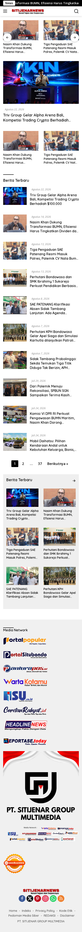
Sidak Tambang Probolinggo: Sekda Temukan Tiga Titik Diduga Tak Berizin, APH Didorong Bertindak (53, 365)
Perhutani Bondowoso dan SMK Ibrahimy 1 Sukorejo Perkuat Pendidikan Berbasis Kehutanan (53, 283)
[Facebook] (22, 899)
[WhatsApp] (53, 899)
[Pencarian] (76, 11)
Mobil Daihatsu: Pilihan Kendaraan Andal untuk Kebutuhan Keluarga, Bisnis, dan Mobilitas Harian (52, 447)
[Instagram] (45, 899)
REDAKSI (50, 915)
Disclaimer (67, 915)
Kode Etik (66, 911)
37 (40, 463)
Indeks (26, 911)
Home (13, 911)
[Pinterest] (37, 899)
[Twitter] (29, 899)
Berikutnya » (57, 463)
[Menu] (6, 11)
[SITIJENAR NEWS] (27, 11)
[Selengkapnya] (74, 481)
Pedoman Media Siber (23, 915)
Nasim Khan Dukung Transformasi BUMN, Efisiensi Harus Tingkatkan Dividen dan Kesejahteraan (20, 48)
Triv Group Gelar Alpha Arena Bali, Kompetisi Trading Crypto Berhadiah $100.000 (36, 120)
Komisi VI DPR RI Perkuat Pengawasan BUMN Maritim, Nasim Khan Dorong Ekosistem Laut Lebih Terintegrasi (52, 422)
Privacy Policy (45, 911)
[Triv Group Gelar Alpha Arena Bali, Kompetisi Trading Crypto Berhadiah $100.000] (41, 82)
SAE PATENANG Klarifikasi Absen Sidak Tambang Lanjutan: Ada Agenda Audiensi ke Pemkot (50, 310)
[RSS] (61, 899)
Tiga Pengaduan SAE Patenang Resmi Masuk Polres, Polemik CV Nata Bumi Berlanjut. (60, 48)
